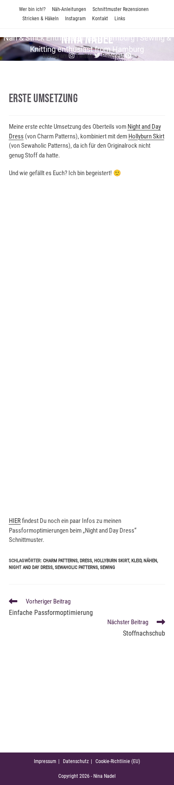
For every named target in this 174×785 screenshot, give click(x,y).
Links (119, 19)
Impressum (45, 761)
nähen (150, 560)
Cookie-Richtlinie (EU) (117, 761)
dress (86, 560)
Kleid (136, 560)
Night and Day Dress (31, 567)
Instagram (75, 19)
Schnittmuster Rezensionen (120, 9)
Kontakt (100, 19)
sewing (107, 567)
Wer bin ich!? (32, 9)
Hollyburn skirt (111, 560)
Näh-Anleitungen (69, 9)
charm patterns (60, 560)
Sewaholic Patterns (76, 567)
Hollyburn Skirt (146, 136)
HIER (15, 521)
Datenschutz (76, 761)
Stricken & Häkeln (40, 19)
